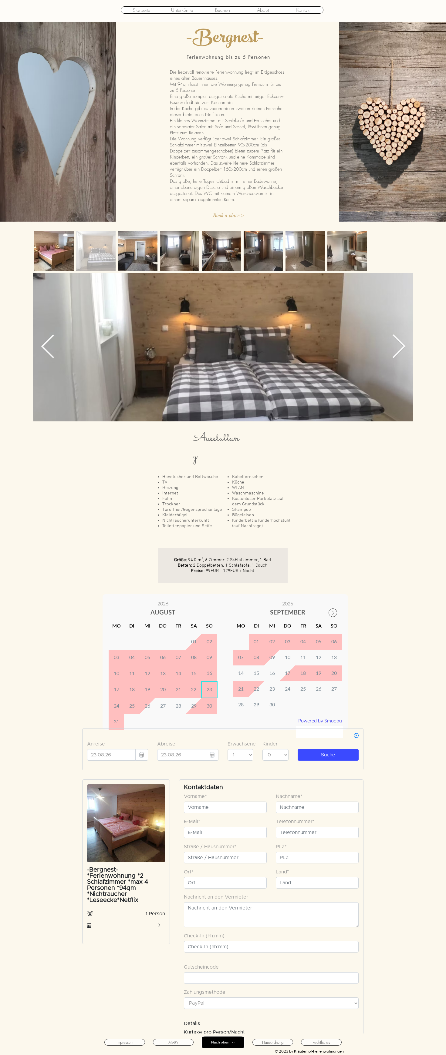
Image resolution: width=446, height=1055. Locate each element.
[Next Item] (398, 347)
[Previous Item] (47, 347)
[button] (228, 215)
